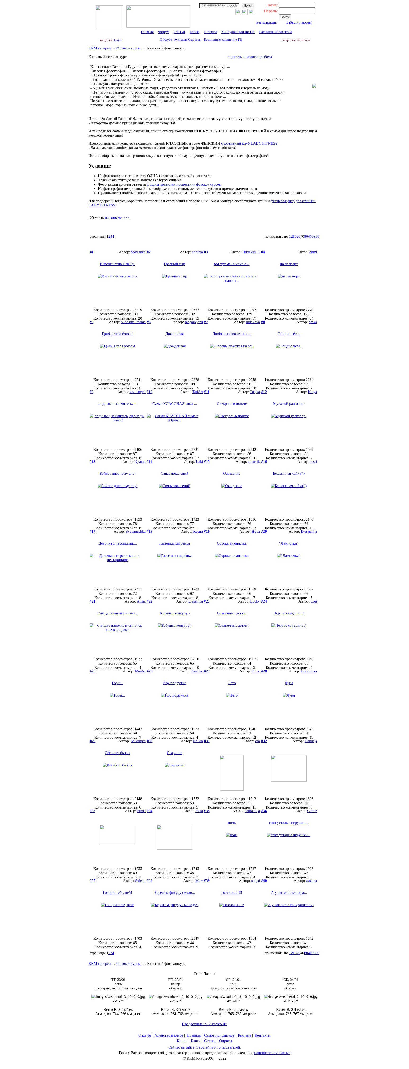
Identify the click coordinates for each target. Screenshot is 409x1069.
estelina (311, 881)
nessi (313, 462)
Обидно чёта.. (289, 334)
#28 (264, 671)
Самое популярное (219, 1035)
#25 (92, 671)
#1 (91, 252)
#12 (264, 392)
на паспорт (289, 264)
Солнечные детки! (232, 613)
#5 (91, 322)
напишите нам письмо (272, 1053)
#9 (91, 392)
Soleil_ (140, 881)
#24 (264, 601)
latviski (118, 40)
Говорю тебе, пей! (117, 892)
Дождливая (174, 334)
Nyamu (140, 462)
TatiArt (197, 392)
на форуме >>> (117, 217)
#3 (206, 252)
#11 (206, 392)
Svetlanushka (136, 531)
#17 (92, 531)
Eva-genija (309, 531)
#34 (149, 811)
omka (313, 322)
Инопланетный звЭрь (117, 264)
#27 (207, 671)
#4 (263, 252)
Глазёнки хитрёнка (174, 543)
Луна (289, 683)
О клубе (144, 1035)
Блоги (194, 32)
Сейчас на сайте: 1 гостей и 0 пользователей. (204, 1047)
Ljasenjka (195, 601)
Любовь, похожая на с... (232, 334)
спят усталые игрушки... (288, 823)
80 (306, 236)
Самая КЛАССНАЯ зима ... (174, 404)
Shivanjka (138, 741)
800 (316, 236)
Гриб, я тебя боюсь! (117, 334)
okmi (313, 252)
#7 (206, 322)
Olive (256, 671)
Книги (182, 1041)
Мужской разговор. (288, 404)
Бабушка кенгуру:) (175, 613)
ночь (232, 823)
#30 (149, 741)
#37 (92, 881)
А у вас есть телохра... (289, 892)
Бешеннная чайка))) (289, 473)
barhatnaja (252, 811)
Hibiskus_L (251, 252)
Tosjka (255, 392)
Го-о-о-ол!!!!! (231, 892)
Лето (232, 683)
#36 (264, 811)
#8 (263, 322)
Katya (312, 392)
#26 (149, 671)
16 (295, 236)
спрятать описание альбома (250, 57)
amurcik (254, 462)
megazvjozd (194, 322)
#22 (149, 601)
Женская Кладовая (187, 39)
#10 (149, 392)
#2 (149, 252)
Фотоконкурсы (129, 48)
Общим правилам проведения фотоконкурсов (184, 184)
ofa (257, 741)
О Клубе (166, 39)
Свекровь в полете (232, 404)
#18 (149, 531)
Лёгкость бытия (117, 753)
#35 (207, 811)
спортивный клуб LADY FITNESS (249, 143)
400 (311, 236)
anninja (197, 252)
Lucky (255, 601)
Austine (197, 671)
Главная (147, 32)
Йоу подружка (174, 683)
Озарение (174, 753)
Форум (163, 32)
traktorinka (309, 671)
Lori (314, 601)
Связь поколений (174, 473)
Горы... (117, 683)
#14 (149, 462)
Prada (141, 811)
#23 (207, 601)
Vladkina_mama (133, 322)
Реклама (244, 1035)
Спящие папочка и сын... (117, 613)
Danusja (311, 741)
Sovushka (138, 252)
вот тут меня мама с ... (232, 264)
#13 (92, 462)
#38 (149, 881)
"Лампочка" (288, 543)
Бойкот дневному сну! (118, 473)
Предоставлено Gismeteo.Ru (204, 1024)
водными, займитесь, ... (118, 404)
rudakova (253, 322)
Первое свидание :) (288, 613)
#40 (264, 881)
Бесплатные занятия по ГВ (223, 39)
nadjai (255, 881)
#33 (92, 811)
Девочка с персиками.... (117, 543)
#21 (92, 601)
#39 (207, 881)
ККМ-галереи (100, 48)
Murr (199, 881)
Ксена (198, 531)
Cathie (312, 811)
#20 (264, 531)
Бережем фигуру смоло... (175, 892)
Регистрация (266, 22)
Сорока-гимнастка (232, 543)
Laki (199, 462)
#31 (207, 741)
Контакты (263, 1035)
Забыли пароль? (299, 22)
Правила (194, 1035)
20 (298, 236)
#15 (207, 462)
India (199, 811)
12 (291, 236)
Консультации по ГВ (238, 32)
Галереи (210, 32)
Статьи (179, 32)
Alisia (141, 601)
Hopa (256, 531)
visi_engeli (137, 392)
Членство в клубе (169, 1035)
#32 (264, 741)
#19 (207, 531)
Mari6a (140, 671)
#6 (149, 322)
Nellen (198, 741)
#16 (264, 462)
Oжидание (231, 473)
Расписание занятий (275, 32)
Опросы (225, 1041)
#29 (92, 741)
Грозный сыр (174, 264)
